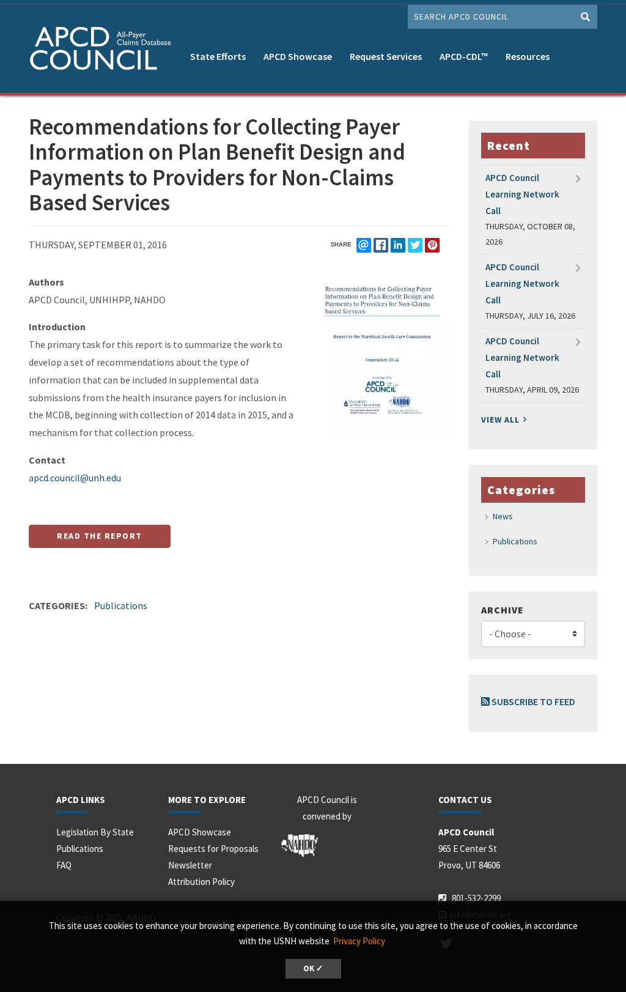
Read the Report (99, 535)
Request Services (386, 56)
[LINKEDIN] (398, 245)
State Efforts (218, 56)
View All (500, 419)
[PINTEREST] (432, 245)
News (503, 516)
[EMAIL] (363, 245)
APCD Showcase (297, 56)
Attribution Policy (201, 881)
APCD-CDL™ (464, 56)
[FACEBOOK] (381, 245)
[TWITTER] (415, 245)
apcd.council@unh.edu (75, 478)
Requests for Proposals (213, 848)
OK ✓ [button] (313, 968)
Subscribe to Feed (532, 701)
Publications (120, 605)
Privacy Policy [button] (359, 941)
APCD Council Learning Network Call (522, 194)
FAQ (64, 865)
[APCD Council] (105, 50)
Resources (528, 56)
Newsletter (190, 865)
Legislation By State (95, 832)
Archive (502, 610)
